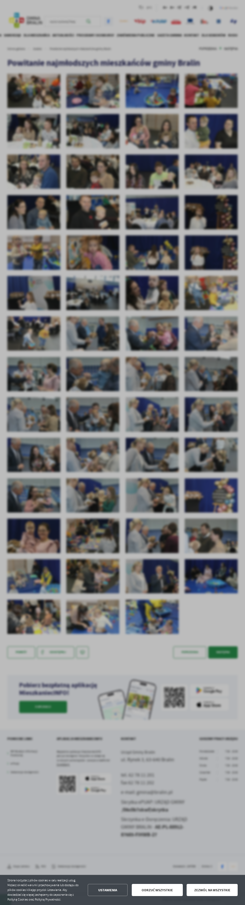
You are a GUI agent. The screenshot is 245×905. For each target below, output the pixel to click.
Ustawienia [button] (107, 890)
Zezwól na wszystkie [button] (212, 890)
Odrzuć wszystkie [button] (157, 890)
